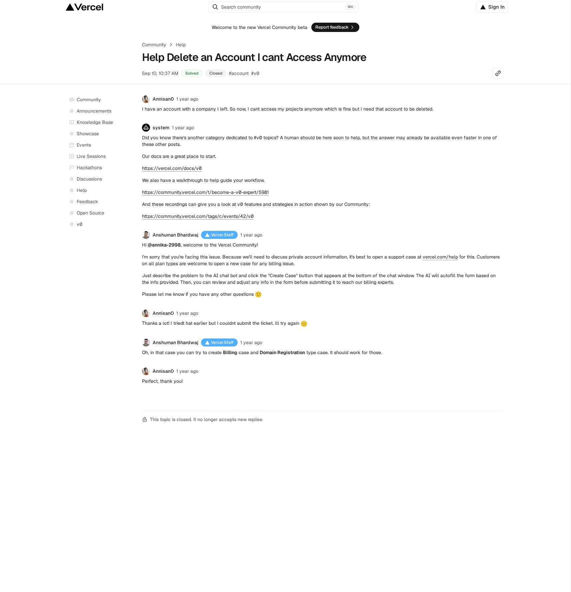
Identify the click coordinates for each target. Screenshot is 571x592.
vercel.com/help (440, 257)
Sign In (496, 7)
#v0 (255, 73)
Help (181, 45)
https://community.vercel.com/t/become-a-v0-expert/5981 (205, 192)
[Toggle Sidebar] (130, 156)
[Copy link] (498, 73)
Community (154, 45)
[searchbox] (283, 7)
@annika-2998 (164, 245)
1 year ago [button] (187, 99)
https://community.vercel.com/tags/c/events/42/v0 (198, 216)
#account (239, 73)
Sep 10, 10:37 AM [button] (160, 73)
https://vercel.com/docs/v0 (172, 168)
